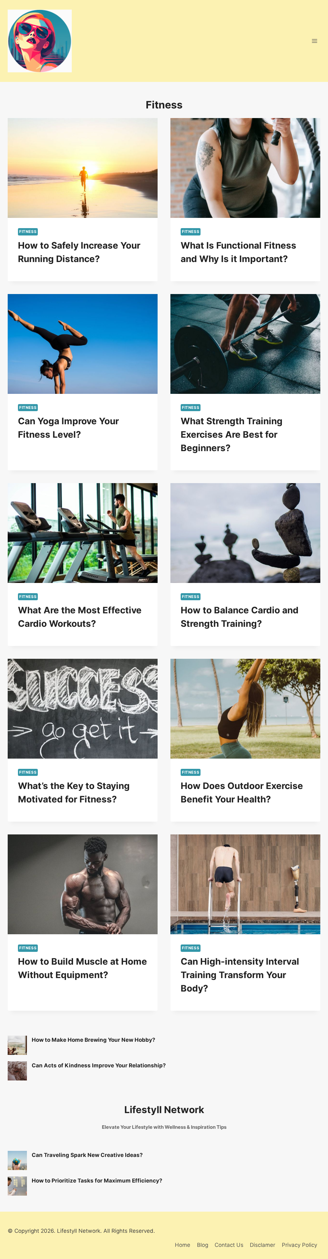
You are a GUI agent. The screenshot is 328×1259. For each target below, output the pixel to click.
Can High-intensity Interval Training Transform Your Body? (240, 975)
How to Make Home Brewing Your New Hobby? (93, 1040)
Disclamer (262, 1245)
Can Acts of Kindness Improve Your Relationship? (99, 1065)
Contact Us (229, 1245)
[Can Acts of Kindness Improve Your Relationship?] (17, 1070)
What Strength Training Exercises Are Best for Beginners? (232, 434)
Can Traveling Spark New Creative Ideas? (87, 1155)
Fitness (28, 231)
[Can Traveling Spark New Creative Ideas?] (17, 1160)
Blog (202, 1245)
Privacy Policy (299, 1245)
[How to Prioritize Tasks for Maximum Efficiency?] (17, 1186)
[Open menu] (314, 41)
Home (182, 1245)
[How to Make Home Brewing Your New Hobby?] (17, 1045)
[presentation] (83, 168)
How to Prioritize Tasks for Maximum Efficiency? (97, 1180)
